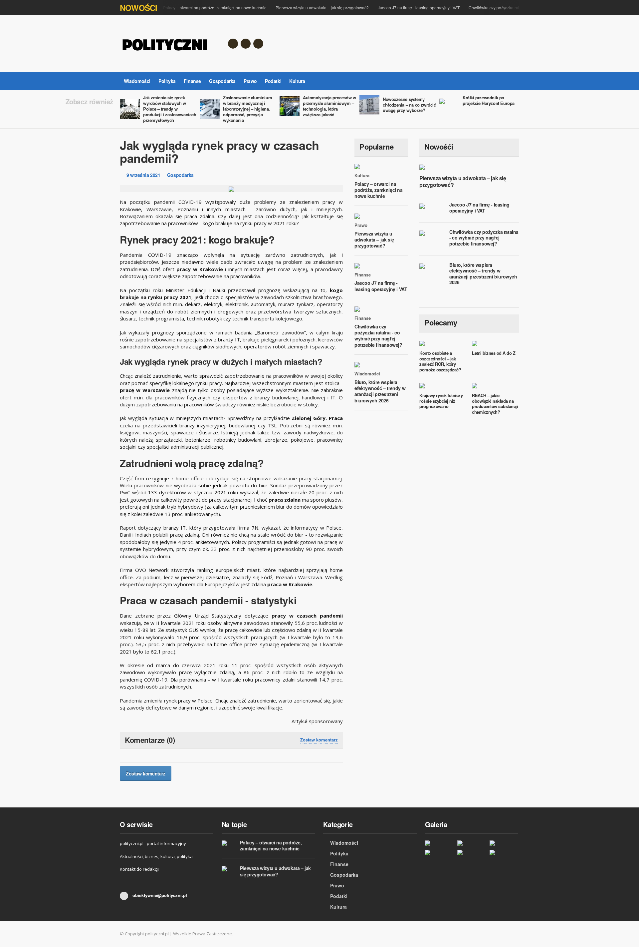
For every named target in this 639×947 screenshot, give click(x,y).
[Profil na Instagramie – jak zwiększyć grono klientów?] (504, 852)
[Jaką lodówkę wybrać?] (439, 852)
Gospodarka (222, 81)
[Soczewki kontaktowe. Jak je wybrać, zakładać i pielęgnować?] (471, 842)
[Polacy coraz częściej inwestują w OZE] (439, 842)
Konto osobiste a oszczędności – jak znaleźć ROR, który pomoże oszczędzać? (440, 361)
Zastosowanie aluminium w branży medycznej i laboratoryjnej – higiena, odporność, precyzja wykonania (247, 108)
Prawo (250, 81)
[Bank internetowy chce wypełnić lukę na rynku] (471, 852)
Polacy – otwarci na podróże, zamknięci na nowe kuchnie (215, 7)
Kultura (297, 81)
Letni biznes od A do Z (493, 353)
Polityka (167, 81)
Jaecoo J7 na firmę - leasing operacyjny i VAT (419, 7)
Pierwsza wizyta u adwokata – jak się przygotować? (322, 7)
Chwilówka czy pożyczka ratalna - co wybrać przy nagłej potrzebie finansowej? (378, 335)
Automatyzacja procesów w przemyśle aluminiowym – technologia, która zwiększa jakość (329, 106)
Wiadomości (137, 81)
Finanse (192, 81)
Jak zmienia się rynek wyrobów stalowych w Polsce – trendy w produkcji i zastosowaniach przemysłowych (169, 108)
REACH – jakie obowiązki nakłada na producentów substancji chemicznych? (495, 403)
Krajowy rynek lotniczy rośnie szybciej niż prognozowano (441, 401)
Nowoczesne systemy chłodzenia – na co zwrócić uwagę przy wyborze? (409, 105)
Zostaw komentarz (319, 740)
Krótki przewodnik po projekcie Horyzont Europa (489, 100)
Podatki (273, 81)
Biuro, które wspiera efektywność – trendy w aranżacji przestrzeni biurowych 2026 (379, 391)
